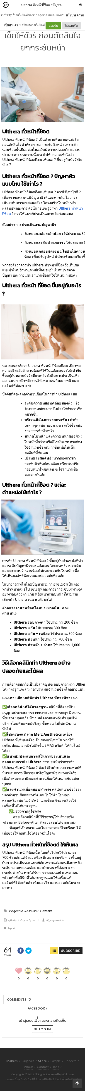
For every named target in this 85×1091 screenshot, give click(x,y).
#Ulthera (46, 910)
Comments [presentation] (19, 999)
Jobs (56, 1067)
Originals (28, 1061)
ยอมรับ (53, 25)
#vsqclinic (16, 910)
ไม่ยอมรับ (71, 25)
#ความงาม (31, 910)
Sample (56, 1061)
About (28, 1067)
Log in (44, 1029)
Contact (43, 1067)
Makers (15, 5)
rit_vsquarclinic (55, 920)
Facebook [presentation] (37, 1009)
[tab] (19, 999)
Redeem (70, 1061)
